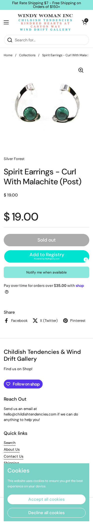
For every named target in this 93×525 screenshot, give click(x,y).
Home (8, 55)
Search (10, 442)
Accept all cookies (46, 499)
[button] (84, 22)
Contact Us (13, 456)
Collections (27, 55)
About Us (12, 449)
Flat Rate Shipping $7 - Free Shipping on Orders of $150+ (46, 5)
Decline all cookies (46, 512)
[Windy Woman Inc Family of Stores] (45, 22)
